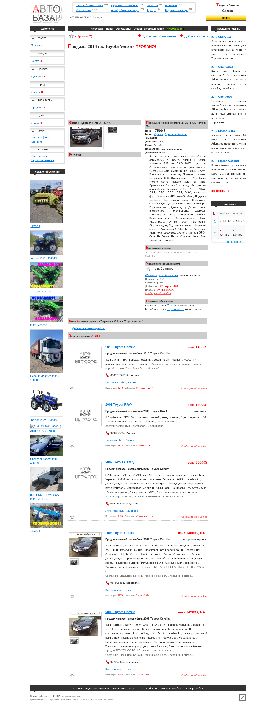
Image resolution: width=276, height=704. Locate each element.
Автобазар (97, 28)
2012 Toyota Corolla (120, 346)
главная (77, 688)
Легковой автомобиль (89, 5)
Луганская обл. (114, 510)
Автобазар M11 (176, 28)
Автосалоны (123, 28)
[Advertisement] (138, 84)
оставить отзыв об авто (143, 688)
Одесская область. (176, 134)
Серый (35, 123)
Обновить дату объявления (161, 275)
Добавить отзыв (196, 35)
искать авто (118, 688)
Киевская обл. (113, 590)
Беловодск (132, 510)
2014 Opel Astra (221, 96)
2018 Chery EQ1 (221, 37)
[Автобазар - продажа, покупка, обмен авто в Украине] (46, 22)
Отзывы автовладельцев (149, 28)
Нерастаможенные (42, 160)
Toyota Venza (175, 309)
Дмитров (131, 440)
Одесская (37, 76)
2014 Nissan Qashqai (225, 161)
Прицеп (151, 10)
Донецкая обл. (114, 440)
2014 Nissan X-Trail (224, 131)
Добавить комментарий (88, 328)
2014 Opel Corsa (222, 67)
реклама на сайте (170, 688)
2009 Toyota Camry (119, 462)
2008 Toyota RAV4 (119, 404)
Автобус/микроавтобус (125, 10)
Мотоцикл (171, 5)
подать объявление (97, 688)
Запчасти (152, 5)
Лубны (132, 382)
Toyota (35, 45)
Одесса (35, 92)
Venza (35, 61)
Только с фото (40, 137)
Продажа (36, 107)
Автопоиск (47, 28)
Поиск (109, 28)
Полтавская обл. (115, 382)
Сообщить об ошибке (158, 293)
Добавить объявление (159, 35)
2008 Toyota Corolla (120, 532)
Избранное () (83, 36)
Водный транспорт (176, 10)
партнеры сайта (193, 688)
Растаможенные (41, 156)
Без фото (36, 141)
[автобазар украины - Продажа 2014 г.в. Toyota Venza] (86, 137)
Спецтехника (83, 10)
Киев (128, 590)
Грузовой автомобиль (124, 5)
